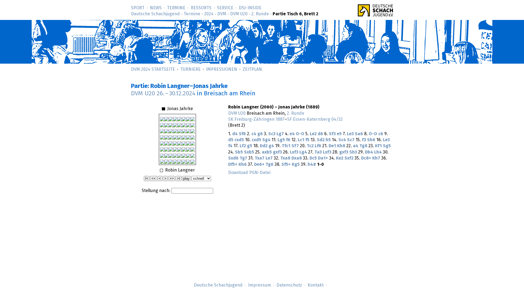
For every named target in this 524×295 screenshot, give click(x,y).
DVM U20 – (163, 93)
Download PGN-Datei (249, 172)
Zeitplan (252, 69)
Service (225, 8)
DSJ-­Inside (250, 8)
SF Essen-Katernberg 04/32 (315, 119)
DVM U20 (239, 14)
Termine (176, 8)
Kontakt (316, 285)
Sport (137, 8)
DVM (221, 14)
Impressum (259, 285)
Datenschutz (289, 285)
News (156, 8)
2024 (208, 14)
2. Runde (260, 14)
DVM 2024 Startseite (153, 69)
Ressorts (201, 8)
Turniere (190, 69)
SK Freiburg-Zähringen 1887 (256, 119)
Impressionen (221, 69)
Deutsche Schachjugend (155, 14)
